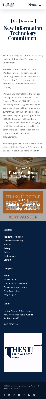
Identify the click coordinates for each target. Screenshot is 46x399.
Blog (15, 21)
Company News (27, 21)
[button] (35, 4)
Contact (7, 259)
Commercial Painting (13, 240)
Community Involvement (15, 283)
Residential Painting (13, 236)
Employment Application (15, 287)
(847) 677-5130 (11, 324)
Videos (7, 252)
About (6, 275)
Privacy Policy (10, 294)
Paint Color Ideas (12, 291)
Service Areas (10, 279)
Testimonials (10, 256)
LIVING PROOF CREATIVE (12, 389)
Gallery (7, 248)
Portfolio (8, 244)
